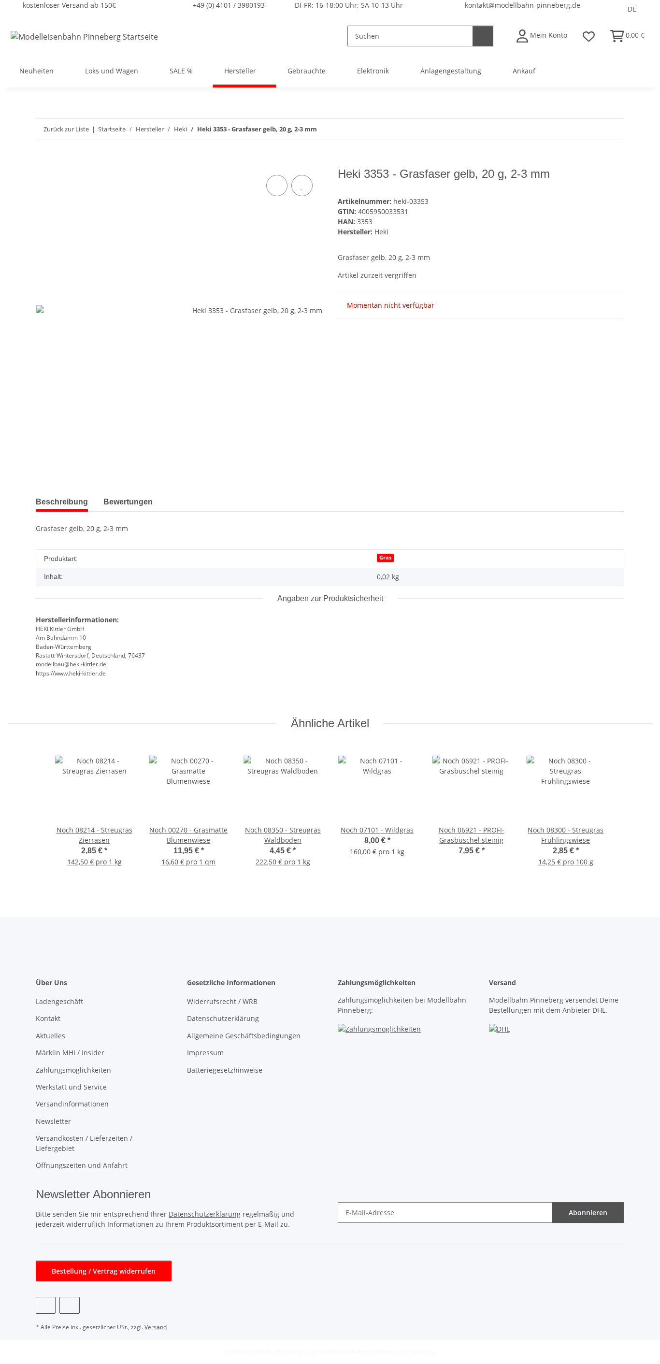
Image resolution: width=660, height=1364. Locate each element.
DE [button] (632, 9)
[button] (542, 36)
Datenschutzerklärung (223, 1018)
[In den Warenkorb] (43, 162)
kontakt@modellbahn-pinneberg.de (522, 5)
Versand (155, 1327)
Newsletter (53, 1121)
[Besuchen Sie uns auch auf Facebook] (46, 1305)
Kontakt (48, 1018)
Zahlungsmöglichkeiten (73, 1070)
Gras (385, 557)
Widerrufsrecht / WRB (222, 1001)
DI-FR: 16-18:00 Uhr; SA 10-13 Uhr (349, 5)
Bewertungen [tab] (128, 502)
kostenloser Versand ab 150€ (69, 5)
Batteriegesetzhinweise (224, 1070)
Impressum (205, 1052)
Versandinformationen (72, 1103)
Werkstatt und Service (71, 1086)
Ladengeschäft (59, 1001)
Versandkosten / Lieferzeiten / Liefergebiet (84, 1143)
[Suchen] (483, 36)
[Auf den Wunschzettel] (302, 185)
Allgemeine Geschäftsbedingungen (244, 1035)
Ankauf (524, 70)
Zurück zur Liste (66, 129)
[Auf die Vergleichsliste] (276, 185)
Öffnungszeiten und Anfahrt (82, 1165)
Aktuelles (50, 1035)
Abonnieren (588, 1212)
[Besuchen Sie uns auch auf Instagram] (69, 1305)
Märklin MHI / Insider (70, 1052)
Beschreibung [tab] (62, 502)
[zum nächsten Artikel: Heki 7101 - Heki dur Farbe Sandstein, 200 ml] (613, 129)
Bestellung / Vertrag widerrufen (104, 1271)
